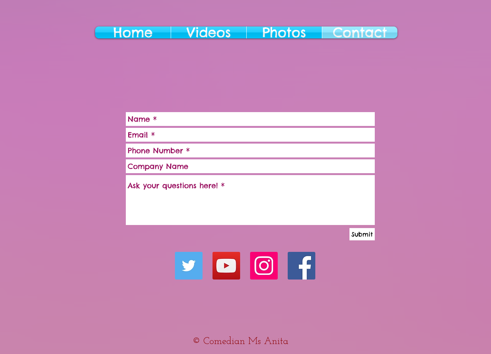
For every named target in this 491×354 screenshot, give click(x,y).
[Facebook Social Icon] (301, 266)
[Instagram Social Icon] (264, 266)
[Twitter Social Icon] (189, 266)
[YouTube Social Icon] (226, 266)
